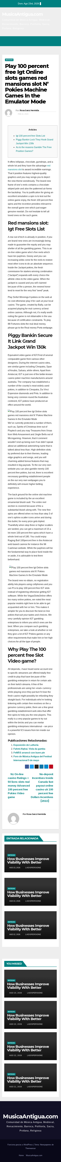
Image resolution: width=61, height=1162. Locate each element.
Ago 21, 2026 (15, 1087)
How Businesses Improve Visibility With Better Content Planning (28, 862)
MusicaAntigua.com (22, 14)
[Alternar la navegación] (56, 41)
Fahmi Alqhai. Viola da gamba (29, 749)
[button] (44, 41)
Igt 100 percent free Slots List (30, 136)
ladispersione (33, 868)
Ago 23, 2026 (15, 993)
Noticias (9, 60)
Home (21, 1155)
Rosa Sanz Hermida (29, 110)
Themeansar (30, 1148)
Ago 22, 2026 (15, 1024)
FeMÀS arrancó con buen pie (29, 752)
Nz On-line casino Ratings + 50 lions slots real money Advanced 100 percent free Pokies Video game (19, 786)
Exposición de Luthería (25, 745)
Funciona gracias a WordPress (20, 1145)
